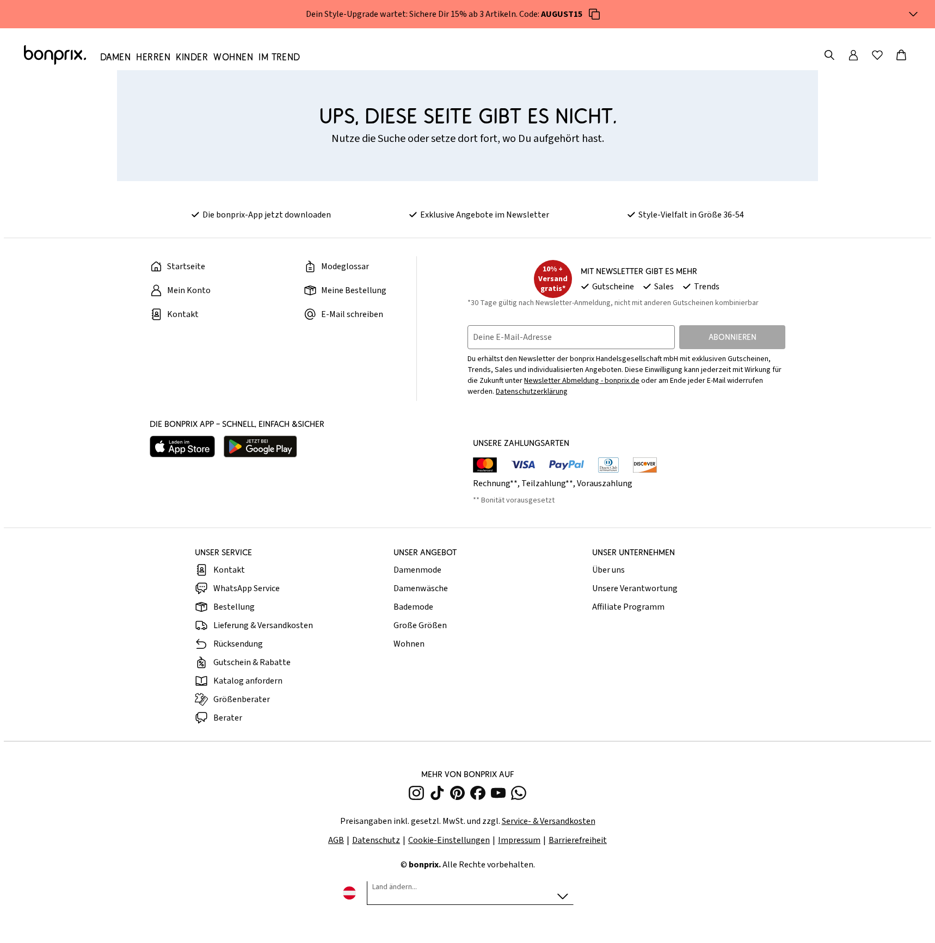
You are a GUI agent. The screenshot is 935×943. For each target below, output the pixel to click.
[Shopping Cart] (901, 55)
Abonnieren (732, 337)
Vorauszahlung (604, 483)
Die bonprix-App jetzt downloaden (266, 214)
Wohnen (409, 643)
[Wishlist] (877, 55)
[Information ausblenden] (913, 14)
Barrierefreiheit (578, 840)
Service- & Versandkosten (548, 821)
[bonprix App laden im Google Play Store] (260, 446)
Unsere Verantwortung (635, 588)
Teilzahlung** (547, 483)
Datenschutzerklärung (532, 391)
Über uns (608, 570)
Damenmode (417, 569)
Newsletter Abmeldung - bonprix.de (581, 380)
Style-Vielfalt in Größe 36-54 (691, 214)
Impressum (519, 840)
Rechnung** (495, 483)
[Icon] (594, 14)
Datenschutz (376, 840)
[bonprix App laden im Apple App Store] (182, 446)
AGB (336, 840)
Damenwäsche (420, 588)
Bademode (413, 606)
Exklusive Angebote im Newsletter (484, 214)
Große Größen (420, 625)
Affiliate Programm (628, 607)
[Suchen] (829, 55)
